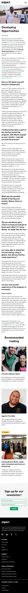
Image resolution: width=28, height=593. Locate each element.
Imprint (4, 588)
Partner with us (6, 557)
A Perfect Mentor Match (11, 374)
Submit (14, 508)
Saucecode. (16, 166)
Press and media (6, 569)
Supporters (5, 549)
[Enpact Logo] (5, 522)
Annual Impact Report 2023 (9, 576)
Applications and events (8, 562)
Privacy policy (5, 585)
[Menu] (25, 3)
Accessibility (5, 590)
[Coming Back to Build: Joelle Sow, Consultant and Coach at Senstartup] (14, 447)
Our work (4, 544)
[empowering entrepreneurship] (6, 2)
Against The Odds (8, 416)
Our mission (5, 542)
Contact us (4, 559)
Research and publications (9, 571)
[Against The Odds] (14, 401)
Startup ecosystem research (9, 574)
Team (3, 547)
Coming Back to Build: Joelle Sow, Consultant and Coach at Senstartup (13, 464)
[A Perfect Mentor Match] (14, 359)
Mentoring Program (13, 325)
